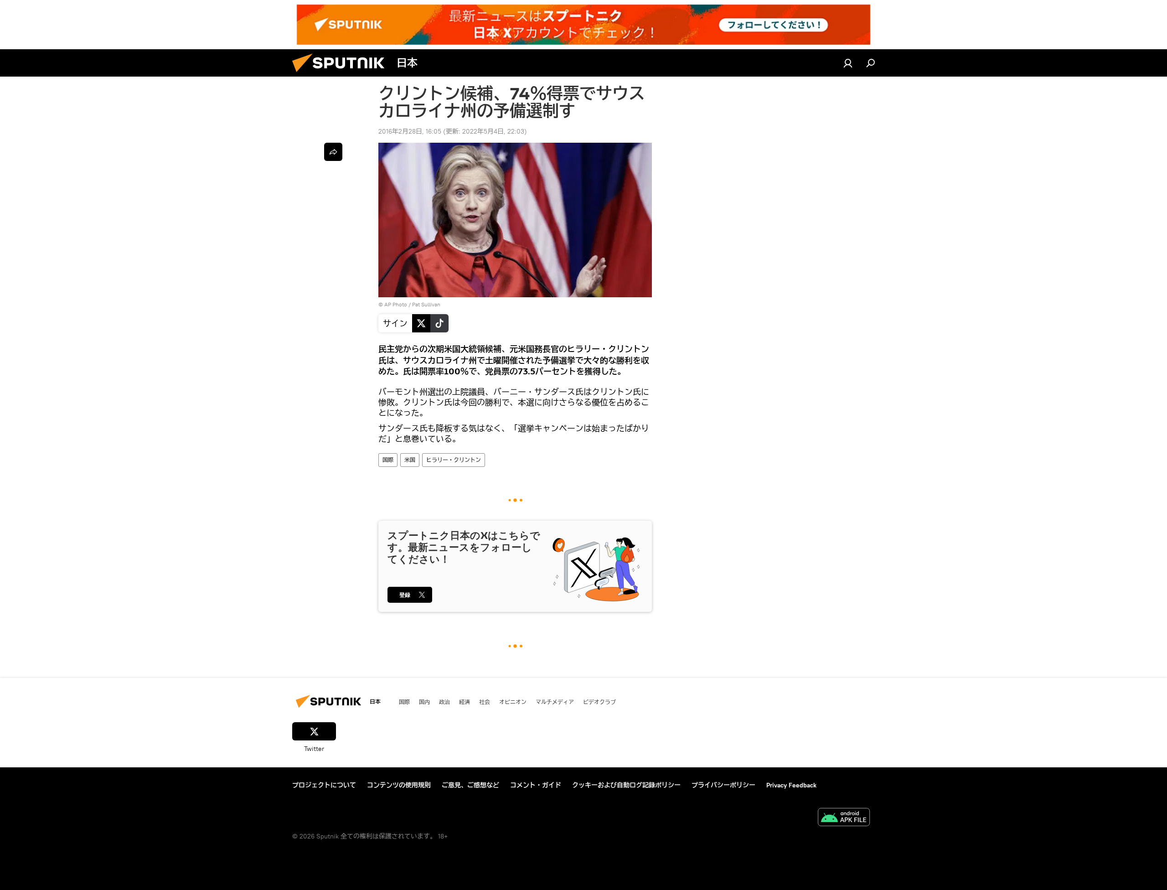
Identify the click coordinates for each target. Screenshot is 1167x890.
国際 (387, 459)
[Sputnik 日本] (342, 74)
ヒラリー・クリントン (453, 459)
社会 (484, 702)
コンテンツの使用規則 (399, 785)
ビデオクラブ (599, 702)
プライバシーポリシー (723, 785)
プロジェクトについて (324, 785)
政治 (444, 702)
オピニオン (513, 702)
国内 (424, 702)
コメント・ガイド (535, 785)
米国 (409, 459)
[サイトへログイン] (848, 63)
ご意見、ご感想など (470, 785)
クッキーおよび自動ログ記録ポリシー (626, 785)
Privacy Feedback (791, 785)
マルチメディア (555, 702)
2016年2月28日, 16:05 (409, 131)
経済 (464, 702)
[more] (333, 152)
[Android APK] (844, 818)
